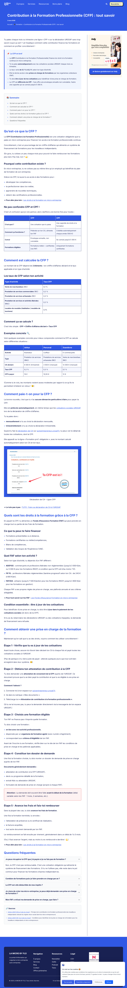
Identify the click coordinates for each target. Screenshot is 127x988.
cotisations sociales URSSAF (68, 408)
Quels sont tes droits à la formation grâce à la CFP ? (29, 114)
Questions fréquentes (17, 121)
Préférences (98, 982)
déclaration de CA (25, 431)
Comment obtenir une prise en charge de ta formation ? (30, 117)
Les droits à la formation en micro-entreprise (42, 200)
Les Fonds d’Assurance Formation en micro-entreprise (54, 598)
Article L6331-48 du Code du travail (19, 912)
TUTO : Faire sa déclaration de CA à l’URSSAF (41, 507)
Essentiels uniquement (83, 982)
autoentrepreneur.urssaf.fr (48, 431)
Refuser (108, 982)
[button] (107, 4)
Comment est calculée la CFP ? (21, 107)
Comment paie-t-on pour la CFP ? (22, 110)
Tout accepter (68, 982)
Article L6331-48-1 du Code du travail (19, 918)
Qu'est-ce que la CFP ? (18, 103)
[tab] (42, 866)
